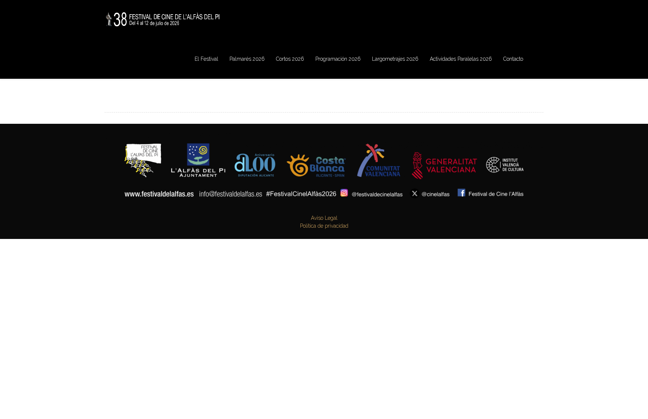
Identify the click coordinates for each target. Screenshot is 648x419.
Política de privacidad (324, 226)
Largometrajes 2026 (395, 59)
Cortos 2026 (290, 59)
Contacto (513, 59)
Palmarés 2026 (247, 59)
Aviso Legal (324, 218)
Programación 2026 (338, 59)
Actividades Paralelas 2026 (461, 59)
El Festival (206, 59)
